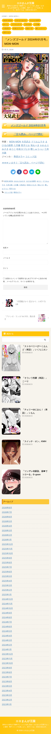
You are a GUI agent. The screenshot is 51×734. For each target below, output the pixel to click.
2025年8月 (7, 562)
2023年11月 (7, 658)
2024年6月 (7, 626)
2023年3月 (7, 695)
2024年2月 (7, 645)
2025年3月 (7, 585)
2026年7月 (7, 512)
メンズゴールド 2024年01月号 (28, 125)
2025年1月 (7, 594)
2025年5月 (7, 576)
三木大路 (9, 185)
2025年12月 (7, 544)
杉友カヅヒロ (23, 149)
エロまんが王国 (25, 3)
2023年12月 (7, 654)
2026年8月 (7, 507)
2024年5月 (7, 631)
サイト (5, 268)
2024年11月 (7, 603)
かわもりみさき (19, 181)
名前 (5, 248)
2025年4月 (7, 581)
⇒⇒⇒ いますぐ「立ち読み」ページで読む (23, 162)
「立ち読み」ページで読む (28, 134)
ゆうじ (12, 149)
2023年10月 (7, 663)
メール (6, 258)
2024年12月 (7, 599)
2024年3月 (7, 640)
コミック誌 (31, 156)
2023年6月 (7, 681)
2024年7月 (7, 622)
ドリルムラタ (38, 141)
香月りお (25, 145)
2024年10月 (7, 608)
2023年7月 (7, 677)
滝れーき (34, 145)
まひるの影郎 (31, 181)
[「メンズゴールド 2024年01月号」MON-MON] (31, 171)
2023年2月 (7, 700)
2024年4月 (7, 635)
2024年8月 (7, 617)
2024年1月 (7, 649)
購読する (9, 334)
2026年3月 (7, 530)
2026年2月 (7, 535)
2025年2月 (7, 590)
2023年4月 (7, 690)
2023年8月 (7, 672)
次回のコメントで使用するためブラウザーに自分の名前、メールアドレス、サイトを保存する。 (25, 279)
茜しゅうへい (37, 149)
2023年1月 (7, 704)
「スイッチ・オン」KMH (34, 441)
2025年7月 (7, 567)
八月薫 (17, 145)
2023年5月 (7, 686)
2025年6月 (7, 571)
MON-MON (15, 141)
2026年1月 (7, 539)
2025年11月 (7, 549)
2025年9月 (7, 558)
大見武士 (26, 141)
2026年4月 (7, 526)
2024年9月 (7, 613)
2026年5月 (7, 521)
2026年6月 (7, 517)
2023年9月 (7, 667)
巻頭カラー (19, 156)
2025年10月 (7, 553)
